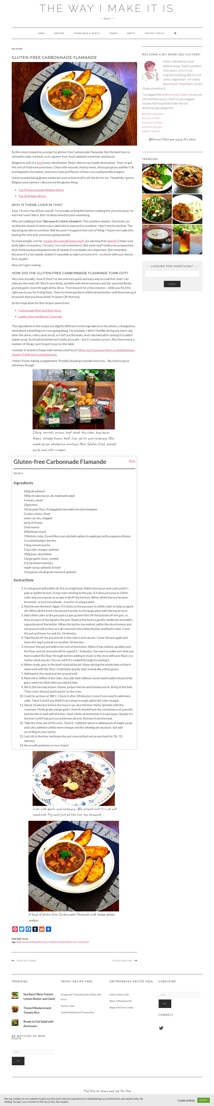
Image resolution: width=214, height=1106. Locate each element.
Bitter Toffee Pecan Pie (121, 1001)
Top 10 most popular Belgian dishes (41, 190)
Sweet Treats (151, 131)
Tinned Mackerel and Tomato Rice (77, 1012)
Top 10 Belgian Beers (32, 196)
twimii (182, 70)
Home (41, 33)
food (40, 162)
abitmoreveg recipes (175, 94)
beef (18, 941)
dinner (69, 941)
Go (18, 1061)
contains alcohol (56, 941)
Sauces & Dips (151, 118)
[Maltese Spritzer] (187, 239)
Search (172, 284)
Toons (113, 33)
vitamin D (113, 241)
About (131, 33)
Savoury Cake (67, 1006)
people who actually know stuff (63, 241)
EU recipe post (81, 941)
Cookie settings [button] (186, 1100)
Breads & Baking (153, 114)
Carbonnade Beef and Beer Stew (39, 310)
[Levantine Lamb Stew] (187, 209)
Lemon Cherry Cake (119, 994)
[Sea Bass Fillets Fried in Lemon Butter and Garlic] (157, 179)
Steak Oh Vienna (26, 961)
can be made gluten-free (34, 941)
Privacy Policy (155, 33)
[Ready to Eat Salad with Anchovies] (157, 209)
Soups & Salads (152, 127)
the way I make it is (107, 8)
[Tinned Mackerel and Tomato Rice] (187, 179)
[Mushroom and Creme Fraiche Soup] (157, 239)
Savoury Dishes (152, 122)
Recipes (59, 33)
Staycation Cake (122, 961)
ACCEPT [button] (203, 1100)
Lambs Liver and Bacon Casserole (40, 316)
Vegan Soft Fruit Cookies (122, 1007)
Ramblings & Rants (87, 33)
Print (132, 460)
